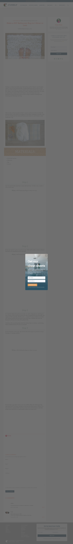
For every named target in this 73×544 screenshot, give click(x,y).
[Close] (46, 255)
